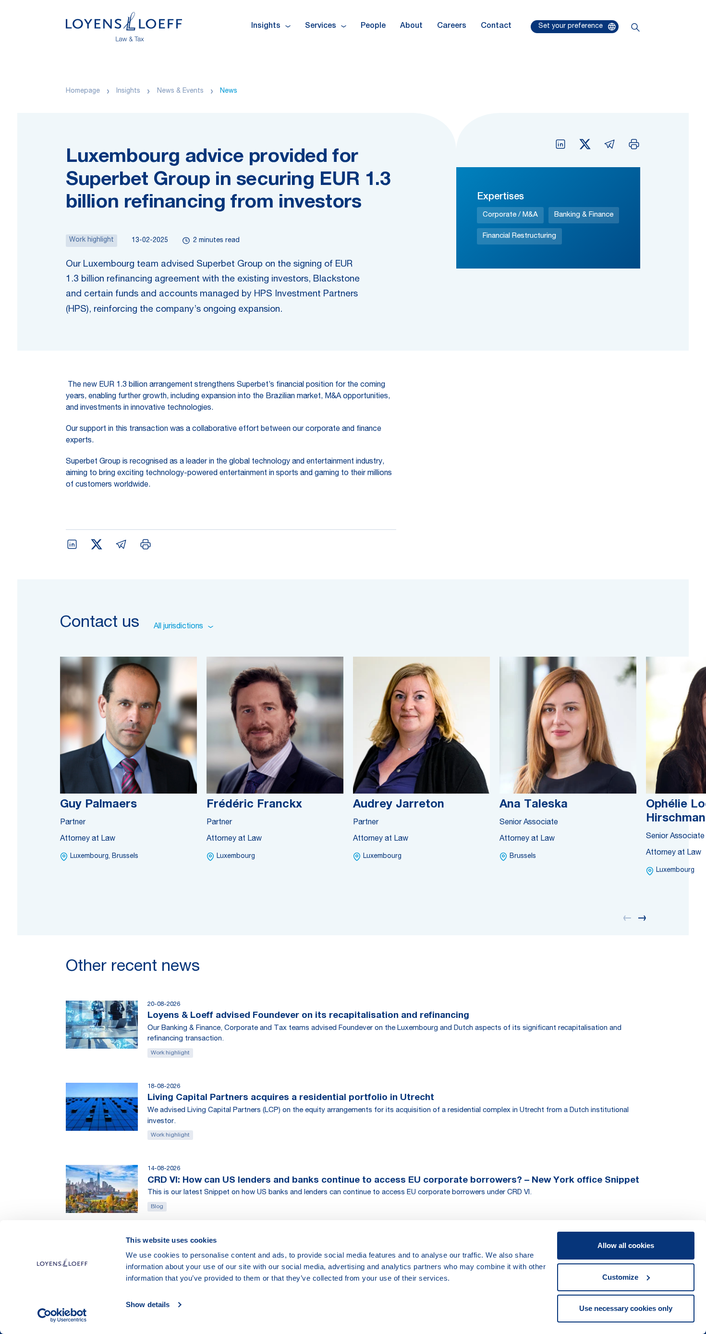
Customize (620, 1277)
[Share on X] (585, 144)
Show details (148, 1304)
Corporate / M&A (510, 215)
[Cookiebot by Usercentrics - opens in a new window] (62, 1315)
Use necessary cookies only (625, 1308)
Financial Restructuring (519, 236)
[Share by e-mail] (609, 144)
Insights (128, 91)
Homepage (83, 91)
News (228, 91)
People (373, 26)
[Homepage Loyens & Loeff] (124, 26)
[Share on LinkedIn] (560, 144)
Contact (496, 26)
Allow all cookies (625, 1245)
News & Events (180, 91)
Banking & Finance (583, 215)
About (411, 26)
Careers (451, 26)
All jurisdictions (178, 627)
